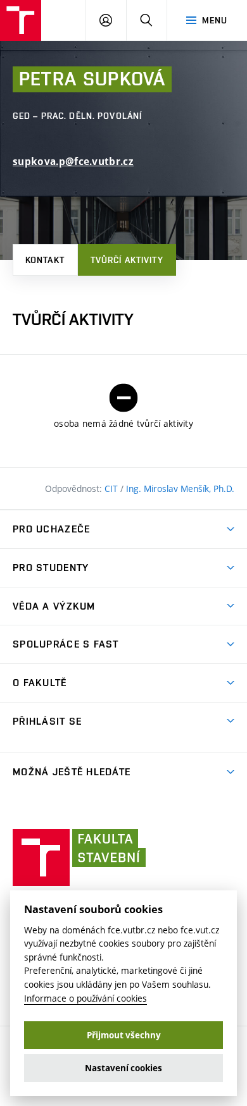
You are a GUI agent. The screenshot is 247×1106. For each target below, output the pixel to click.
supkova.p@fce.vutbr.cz (73, 161)
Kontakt (45, 260)
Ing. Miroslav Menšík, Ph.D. (180, 488)
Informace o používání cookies (85, 998)
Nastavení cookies (123, 1068)
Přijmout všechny (124, 1035)
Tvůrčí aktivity (127, 260)
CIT (112, 488)
